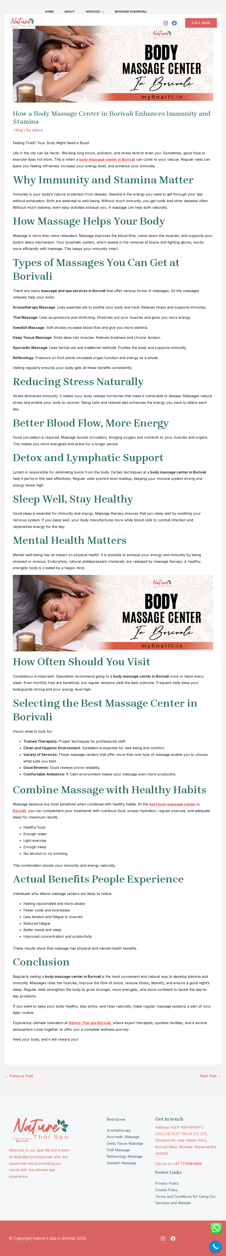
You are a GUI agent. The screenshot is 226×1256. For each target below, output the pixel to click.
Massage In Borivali (131, 11)
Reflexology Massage (124, 1156)
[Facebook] (174, 23)
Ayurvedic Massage (123, 1137)
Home (49, 11)
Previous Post (19, 1076)
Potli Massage (118, 1150)
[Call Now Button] (215, 1247)
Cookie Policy (166, 1190)
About (69, 11)
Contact (52, 34)
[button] (102, 11)
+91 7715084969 (187, 1163)
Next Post (210, 1076)
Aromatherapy (119, 1130)
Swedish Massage (121, 1163)
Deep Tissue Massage (125, 1143)
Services (93, 11)
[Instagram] (165, 23)
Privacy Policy (167, 1183)
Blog (74, 34)
